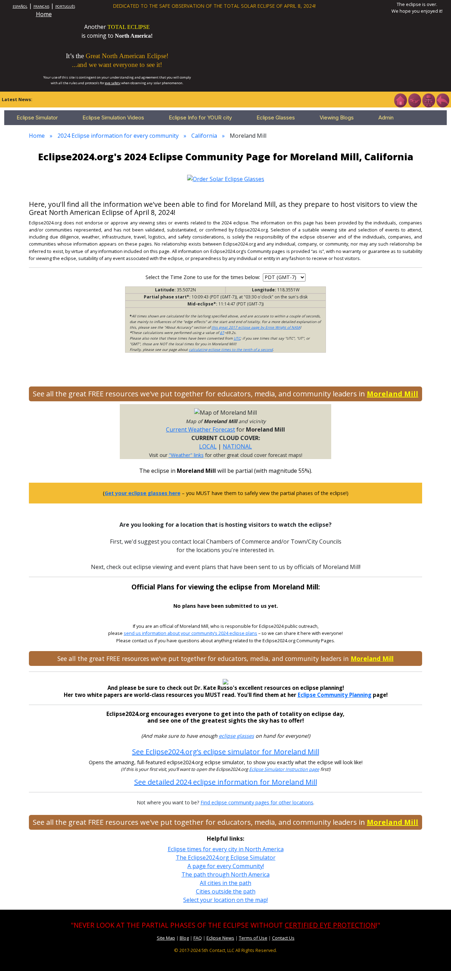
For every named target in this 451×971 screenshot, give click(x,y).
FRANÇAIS (41, 6)
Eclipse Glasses (276, 117)
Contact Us (283, 938)
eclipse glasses (236, 735)
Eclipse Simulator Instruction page (284, 769)
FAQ (197, 938)
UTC (237, 338)
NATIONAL (237, 446)
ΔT (222, 332)
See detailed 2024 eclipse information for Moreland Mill (225, 782)
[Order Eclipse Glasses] (414, 100)
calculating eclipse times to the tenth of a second (231, 349)
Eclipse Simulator (37, 117)
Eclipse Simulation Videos (113, 117)
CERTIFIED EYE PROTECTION (330, 925)
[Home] (400, 100)
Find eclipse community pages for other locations (256, 802)
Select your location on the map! (225, 900)
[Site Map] (428, 100)
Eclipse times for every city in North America (226, 849)
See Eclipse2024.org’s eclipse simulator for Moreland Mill (225, 751)
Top (435, 955)
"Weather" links (186, 455)
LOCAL (208, 446)
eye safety (113, 83)
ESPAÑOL (20, 6)
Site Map (166, 938)
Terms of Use (253, 938)
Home (44, 14)
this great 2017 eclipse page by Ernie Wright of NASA (255, 327)
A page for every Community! (225, 866)
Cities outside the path (225, 891)
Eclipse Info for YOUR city (200, 117)
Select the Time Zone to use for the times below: (203, 277)
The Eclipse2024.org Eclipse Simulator (226, 857)
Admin (386, 117)
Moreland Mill (392, 393)
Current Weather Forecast (200, 429)
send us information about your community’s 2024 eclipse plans (190, 633)
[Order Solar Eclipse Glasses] (225, 178)
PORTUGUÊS (65, 6)
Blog (184, 938)
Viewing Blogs (337, 117)
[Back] (442, 100)
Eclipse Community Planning (334, 694)
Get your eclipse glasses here (142, 493)
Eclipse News (220, 938)
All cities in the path (225, 883)
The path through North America (225, 874)
